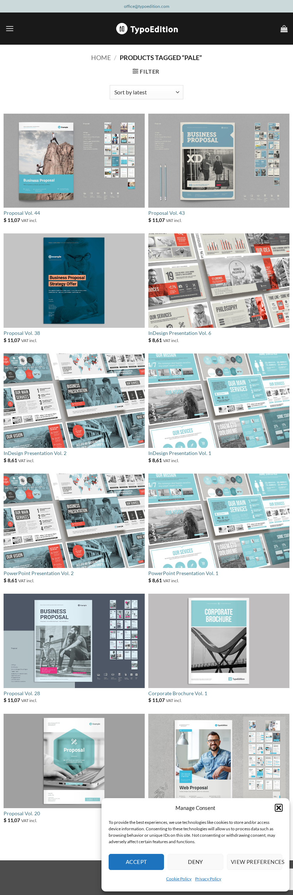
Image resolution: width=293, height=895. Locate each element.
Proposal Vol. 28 (22, 693)
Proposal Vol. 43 (166, 213)
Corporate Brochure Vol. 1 (177, 693)
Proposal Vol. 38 (22, 333)
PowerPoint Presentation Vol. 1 (183, 573)
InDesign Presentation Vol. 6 (179, 333)
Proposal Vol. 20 (22, 813)
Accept (136, 862)
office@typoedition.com (146, 6)
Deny (195, 862)
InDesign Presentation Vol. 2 (35, 453)
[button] (278, 807)
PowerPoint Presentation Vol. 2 (39, 573)
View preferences (256, 862)
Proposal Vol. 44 (22, 213)
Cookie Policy (179, 878)
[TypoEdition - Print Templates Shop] (146, 28)
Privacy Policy (208, 878)
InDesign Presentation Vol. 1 (179, 453)
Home (101, 57)
